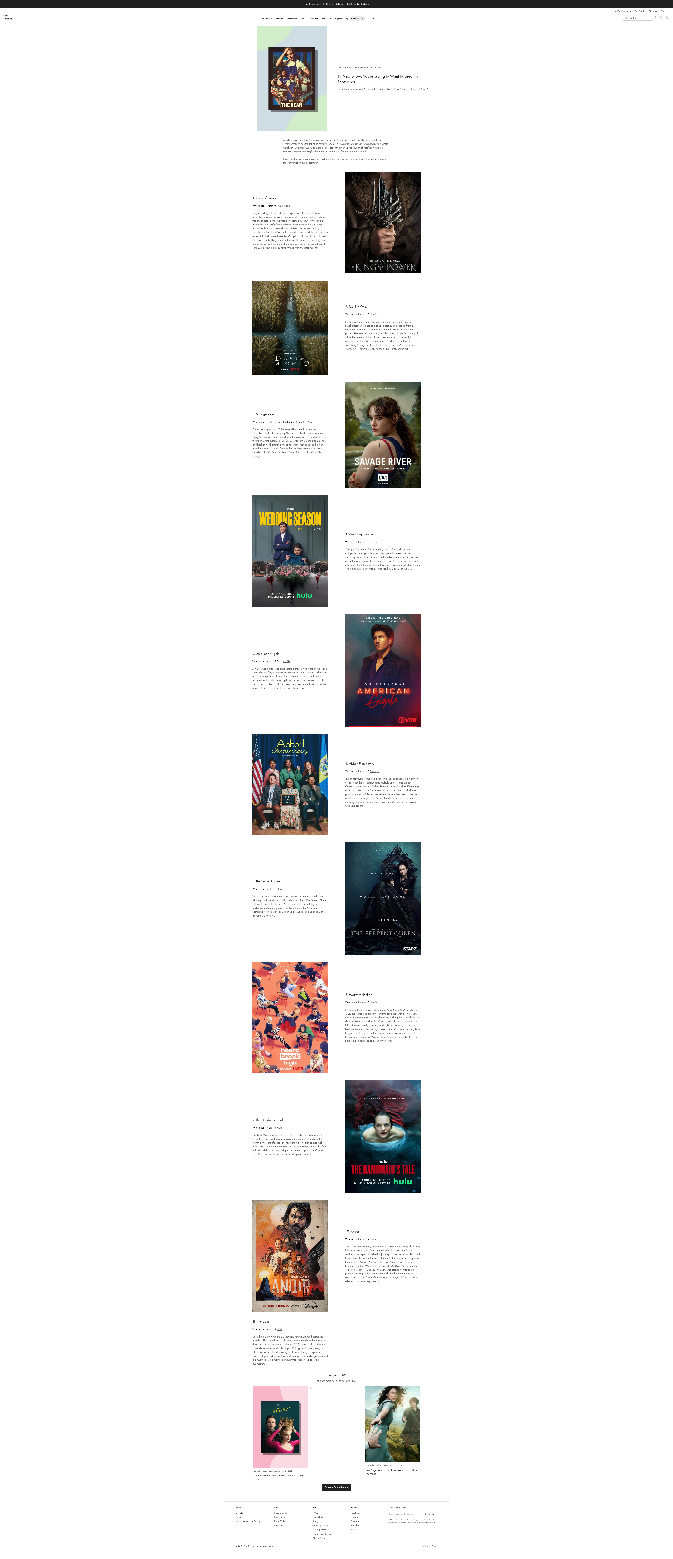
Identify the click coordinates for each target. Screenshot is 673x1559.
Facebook (355, 1512)
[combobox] (638, 18)
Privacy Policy (318, 1538)
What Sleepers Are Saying (248, 1521)
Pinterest (355, 1521)
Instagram (355, 1517)
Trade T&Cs (279, 1525)
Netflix (373, 314)
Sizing (315, 1521)
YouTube (355, 1525)
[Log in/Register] (655, 17)
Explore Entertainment (336, 1487)
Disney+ (374, 542)
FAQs (315, 1512)
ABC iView (307, 422)
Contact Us (317, 1517)
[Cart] (666, 17)
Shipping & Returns (321, 1525)
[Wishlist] (661, 17)
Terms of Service (407, 1522)
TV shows (360, 159)
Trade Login (279, 1517)
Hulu (279, 1127)
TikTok (353, 1529)
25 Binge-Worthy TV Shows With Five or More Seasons (392, 1472)
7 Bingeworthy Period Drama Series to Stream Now (279, 1477)
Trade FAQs (279, 1521)
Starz (279, 889)
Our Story (240, 1512)
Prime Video (283, 205)
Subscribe (429, 1514)
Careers (239, 1517)
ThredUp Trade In (320, 1529)
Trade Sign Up (280, 1512)
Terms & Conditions (321, 1533)
